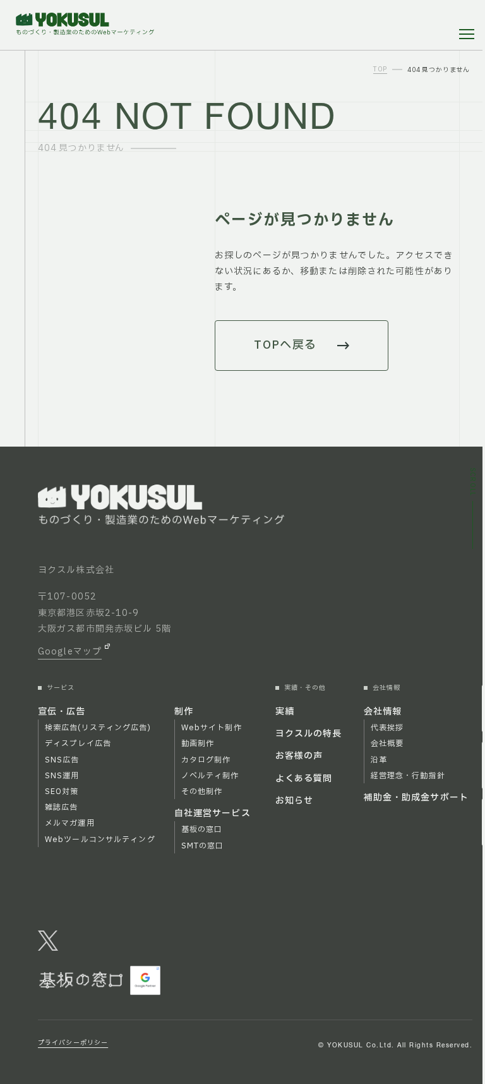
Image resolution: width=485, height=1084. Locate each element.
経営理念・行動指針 (408, 775)
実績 (284, 711)
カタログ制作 (206, 760)
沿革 (379, 760)
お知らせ (294, 800)
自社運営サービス (212, 813)
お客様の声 (299, 755)
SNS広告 (62, 760)
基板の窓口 (202, 829)
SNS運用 (62, 775)
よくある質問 (304, 778)
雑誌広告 (61, 807)
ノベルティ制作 (210, 775)
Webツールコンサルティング (100, 839)
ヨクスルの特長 (308, 733)
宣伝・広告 (62, 711)
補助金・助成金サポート (416, 797)
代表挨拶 (387, 727)
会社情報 (383, 711)
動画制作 (197, 743)
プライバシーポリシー (73, 1043)
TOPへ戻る (285, 345)
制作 (183, 711)
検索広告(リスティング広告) (98, 727)
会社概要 (387, 743)
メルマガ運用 (70, 823)
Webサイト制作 (211, 727)
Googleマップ (70, 651)
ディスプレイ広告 (78, 743)
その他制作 (202, 791)
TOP (380, 70)
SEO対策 (62, 791)
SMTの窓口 (202, 846)
